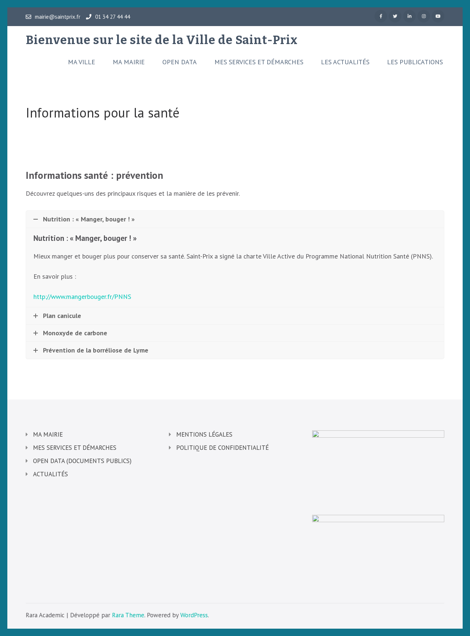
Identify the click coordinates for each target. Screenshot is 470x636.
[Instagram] (423, 16)
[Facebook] (381, 16)
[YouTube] (438, 16)
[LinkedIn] (409, 16)
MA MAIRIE (129, 62)
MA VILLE (81, 62)
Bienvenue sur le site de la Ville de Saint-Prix (162, 40)
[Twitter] (395, 16)
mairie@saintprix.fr (57, 17)
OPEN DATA (179, 62)
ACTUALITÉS (50, 474)
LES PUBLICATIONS (415, 62)
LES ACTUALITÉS (345, 62)
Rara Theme (128, 615)
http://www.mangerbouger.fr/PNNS (82, 296)
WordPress (194, 615)
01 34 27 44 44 (112, 17)
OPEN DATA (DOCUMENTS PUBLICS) (82, 461)
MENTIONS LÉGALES (204, 434)
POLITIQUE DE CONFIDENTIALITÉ (222, 448)
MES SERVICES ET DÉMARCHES (258, 62)
